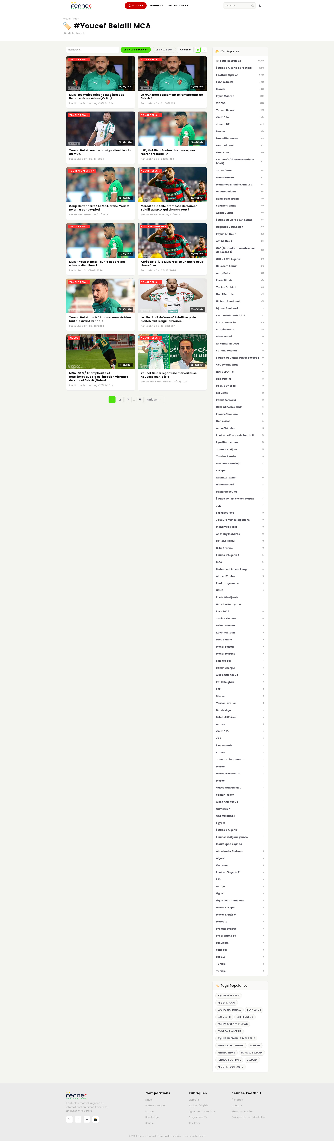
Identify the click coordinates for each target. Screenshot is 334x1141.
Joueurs (156, 5)
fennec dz (254, 1010)
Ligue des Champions (202, 1111)
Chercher (185, 49)
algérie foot (227, 1002)
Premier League (155, 1105)
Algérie (255, 1045)
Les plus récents (136, 49)
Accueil (67, 18)
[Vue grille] (198, 50)
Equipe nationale (229, 1010)
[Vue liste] (204, 50)
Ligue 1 (149, 1100)
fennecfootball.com (194, 1136)
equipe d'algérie (229, 995)
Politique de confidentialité (248, 1117)
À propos (237, 1100)
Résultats (194, 1123)
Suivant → (154, 399)
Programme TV (178, 5)
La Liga (149, 1111)
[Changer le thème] (260, 5)
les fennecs (245, 1017)
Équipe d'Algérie (198, 1105)
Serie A (149, 1123)
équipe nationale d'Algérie (236, 1038)
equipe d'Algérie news (233, 1024)
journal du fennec (231, 1045)
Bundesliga (152, 1117)
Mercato (194, 1100)
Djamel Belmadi (252, 1052)
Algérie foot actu (231, 1067)
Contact (237, 1105)
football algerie (230, 1031)
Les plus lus (164, 49)
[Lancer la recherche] (252, 5)
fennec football (229, 1059)
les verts (224, 1017)
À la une (137, 5)
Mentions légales (242, 1111)
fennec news (226, 1052)
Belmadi (252, 1059)
